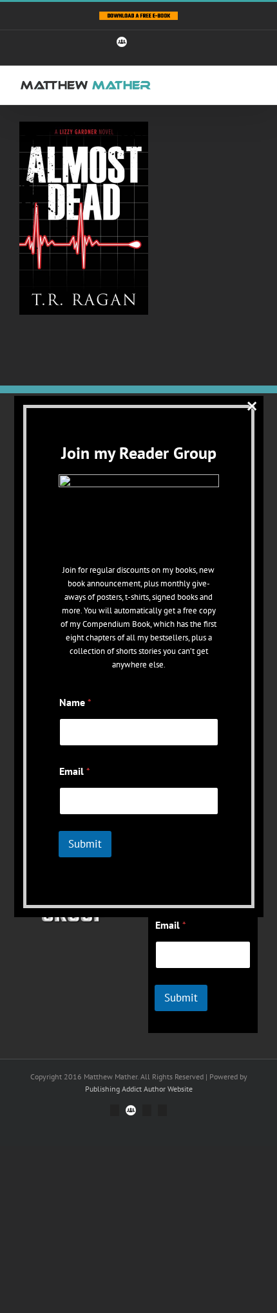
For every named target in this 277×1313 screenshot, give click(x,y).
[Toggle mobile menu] (252, 85)
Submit (181, 998)
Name (75, 702)
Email (170, 925)
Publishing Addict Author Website (139, 1089)
